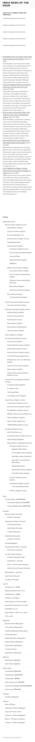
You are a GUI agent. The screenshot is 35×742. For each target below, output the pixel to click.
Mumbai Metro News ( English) (22, 470)
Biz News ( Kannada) (13, 517)
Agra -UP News (10, 704)
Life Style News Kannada (13, 554)
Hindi (4, 496)
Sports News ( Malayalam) (13, 645)
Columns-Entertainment (15, 316)
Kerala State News (11, 634)
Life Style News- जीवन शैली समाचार (15, 499)
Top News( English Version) (14, 429)
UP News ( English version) (18, 491)
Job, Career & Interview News (17, 305)
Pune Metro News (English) (20, 473)
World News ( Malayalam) (13, 653)
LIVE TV (5, 584)
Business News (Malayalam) (14, 623)
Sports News (7, 668)
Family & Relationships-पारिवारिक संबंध (18, 506)
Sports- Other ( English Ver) (16, 421)
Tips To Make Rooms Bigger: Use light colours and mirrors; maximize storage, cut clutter (17, 171)
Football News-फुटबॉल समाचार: (14, 675)
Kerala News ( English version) (19, 483)
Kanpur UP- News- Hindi (13, 712)
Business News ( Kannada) (13, 514)
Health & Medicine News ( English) (18, 345)
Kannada (6, 511)
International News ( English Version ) (19, 436)
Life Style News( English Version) (16, 338)
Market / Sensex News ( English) (17, 268)
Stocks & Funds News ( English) (20, 290)
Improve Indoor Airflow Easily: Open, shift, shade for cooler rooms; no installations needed (16, 115)
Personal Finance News (15, 294)
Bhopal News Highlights (13, 660)
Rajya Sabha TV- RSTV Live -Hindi (16, 612)
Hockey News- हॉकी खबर (12, 678)
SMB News (13, 263)
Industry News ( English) (15, 246)
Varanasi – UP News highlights (15, 722)
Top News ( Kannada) (12, 580)
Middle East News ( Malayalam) (15, 638)
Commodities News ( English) (19, 271)
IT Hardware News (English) (16, 385)
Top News (6, 694)
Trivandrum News (11, 649)
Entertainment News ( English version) (17, 309)
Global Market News (14, 242)
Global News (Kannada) (12, 536)
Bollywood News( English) (15, 312)
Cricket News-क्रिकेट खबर (13, 671)
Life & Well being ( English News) (18, 356)
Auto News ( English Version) (19, 249)
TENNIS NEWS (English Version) (17, 425)
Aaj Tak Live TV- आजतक (12, 587)
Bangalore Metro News (19, 449)
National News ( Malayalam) (14, 642)
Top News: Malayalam (12, 697)
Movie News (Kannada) (14, 528)
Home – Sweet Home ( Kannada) (17, 564)
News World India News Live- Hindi (16, 605)
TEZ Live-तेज (9, 616)
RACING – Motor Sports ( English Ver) (19, 414)
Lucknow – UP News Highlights (15, 715)
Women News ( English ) (15, 369)
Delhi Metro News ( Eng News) (21, 456)
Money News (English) (17, 286)
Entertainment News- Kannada (15, 521)
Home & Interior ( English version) (18, 352)
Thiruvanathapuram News (20, 486)
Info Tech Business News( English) (21, 253)
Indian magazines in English (14, 335)
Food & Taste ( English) (14, 341)
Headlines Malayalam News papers (16, 631)
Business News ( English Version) (16, 225)
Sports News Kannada (12, 576)
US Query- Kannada (13, 539)
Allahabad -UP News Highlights (15, 708)
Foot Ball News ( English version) (17, 410)
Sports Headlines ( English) (16, 417)
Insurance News (15, 256)
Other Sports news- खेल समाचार (14, 682)
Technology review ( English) (16, 396)
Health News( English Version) (17, 349)
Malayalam (6, 620)
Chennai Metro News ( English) (22, 453)
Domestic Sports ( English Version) (18, 407)
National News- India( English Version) (19, 443)
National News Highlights (15, 439)
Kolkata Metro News (18, 466)
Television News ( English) (15, 330)
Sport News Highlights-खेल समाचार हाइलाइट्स (18, 686)
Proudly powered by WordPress (12, 737)
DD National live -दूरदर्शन (12, 594)
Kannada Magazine (11, 543)
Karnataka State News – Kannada (16, 547)
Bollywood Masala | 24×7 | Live (15, 591)
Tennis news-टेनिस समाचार (13, 689)
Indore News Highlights (12, 664)
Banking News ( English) (15, 228)
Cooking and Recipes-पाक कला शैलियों (18, 502)
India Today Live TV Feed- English (16, 601)
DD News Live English (12, 598)
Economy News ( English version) (18, 239)
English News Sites (9, 222)
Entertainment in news (14, 320)
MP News (6, 657)
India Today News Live (14, 432)
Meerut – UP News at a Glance (15, 719)
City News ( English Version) (19, 446)
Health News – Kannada (15, 561)
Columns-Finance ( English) (16, 231)
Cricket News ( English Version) (17, 403)
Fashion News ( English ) (15, 323)
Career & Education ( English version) (17, 302)
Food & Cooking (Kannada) (16, 557)
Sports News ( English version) (15, 400)
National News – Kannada (13, 572)
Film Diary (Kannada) (14, 524)
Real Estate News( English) (18, 260)
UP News (6, 701)
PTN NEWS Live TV (11, 609)
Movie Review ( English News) (17, 327)
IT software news (13, 388)
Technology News (13, 392)
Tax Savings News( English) (18, 297)
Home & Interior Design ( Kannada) (18, 568)
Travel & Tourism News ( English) (18, 366)
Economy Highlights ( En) (15, 235)
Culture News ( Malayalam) (13, 627)
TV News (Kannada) (13, 532)
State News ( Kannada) (14, 550)
